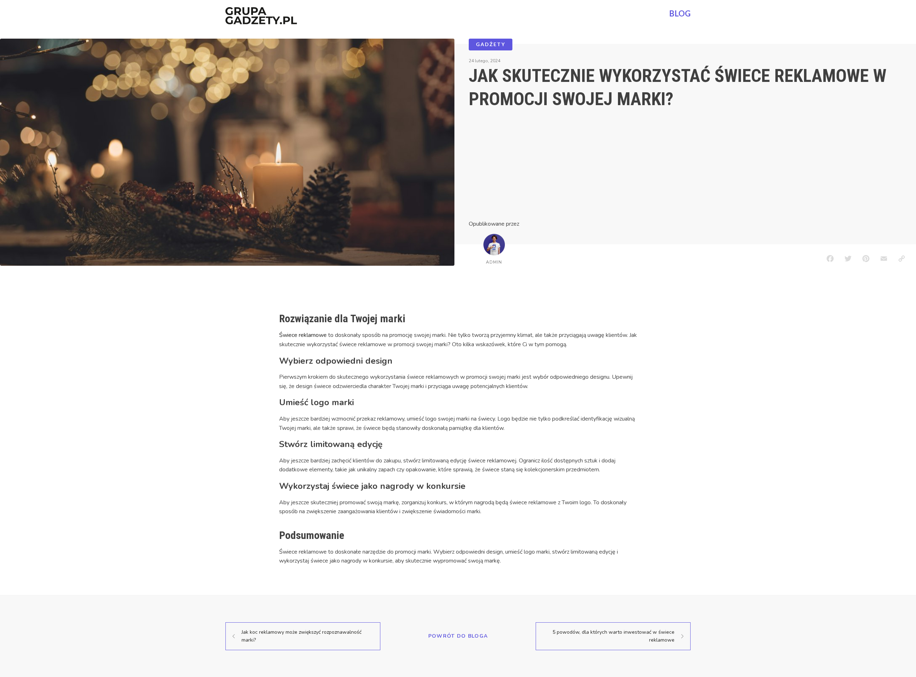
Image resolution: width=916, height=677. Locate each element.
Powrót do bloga (458, 636)
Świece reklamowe (303, 335)
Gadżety (490, 44)
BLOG (680, 13)
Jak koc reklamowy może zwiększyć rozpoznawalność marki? (301, 636)
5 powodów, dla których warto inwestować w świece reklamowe (613, 636)
